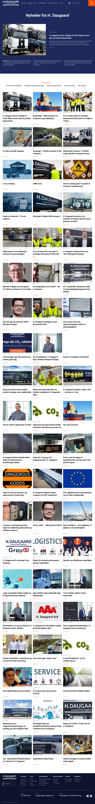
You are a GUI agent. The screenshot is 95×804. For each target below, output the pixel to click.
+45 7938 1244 (25, 795)
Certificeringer (42, 785)
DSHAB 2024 (77, 779)
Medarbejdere (68, 779)
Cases (31, 783)
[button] (24, 3)
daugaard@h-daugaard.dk (45, 795)
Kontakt (61, 3)
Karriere (32, 779)
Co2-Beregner (56, 783)
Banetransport (24, 781)
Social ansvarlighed (44, 783)
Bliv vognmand (33, 781)
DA (69, 3)
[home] (11, 3)
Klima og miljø (42, 781)
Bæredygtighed (42, 3)
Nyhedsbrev (33, 785)
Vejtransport (23, 779)
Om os (35, 3)
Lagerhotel (23, 785)
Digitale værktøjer (52, 3)
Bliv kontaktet (68, 781)
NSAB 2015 (77, 781)
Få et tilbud (92, 3)
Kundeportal (8, 783)
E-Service (55, 781)
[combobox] (69, 3)
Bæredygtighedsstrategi (45, 779)
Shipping (23, 783)
